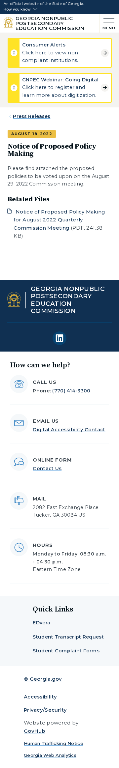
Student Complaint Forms (66, 651)
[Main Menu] (107, 23)
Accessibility (40, 697)
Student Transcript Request (68, 637)
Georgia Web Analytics (50, 755)
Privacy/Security (45, 710)
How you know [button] (17, 10)
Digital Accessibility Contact (69, 430)
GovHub (34, 731)
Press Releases (31, 116)
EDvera (41, 623)
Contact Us (47, 468)
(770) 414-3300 (71, 391)
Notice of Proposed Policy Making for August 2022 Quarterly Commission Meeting (59, 220)
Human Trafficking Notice (53, 743)
